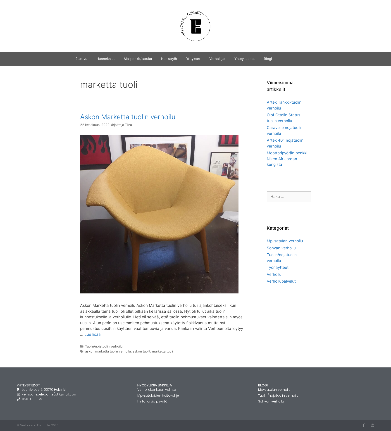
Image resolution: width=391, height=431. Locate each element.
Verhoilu (274, 274)
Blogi (268, 59)
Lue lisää (92, 334)
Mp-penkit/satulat (138, 59)
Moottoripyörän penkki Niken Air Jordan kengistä (287, 159)
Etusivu (81, 59)
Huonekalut (105, 59)
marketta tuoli (162, 351)
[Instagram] (372, 425)
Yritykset (193, 59)
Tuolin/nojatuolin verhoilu (103, 346)
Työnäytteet (277, 267)
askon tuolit (141, 351)
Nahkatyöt (169, 59)
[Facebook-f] (363, 425)
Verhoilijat (217, 59)
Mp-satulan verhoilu (285, 241)
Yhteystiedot (244, 59)
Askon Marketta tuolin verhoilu (127, 117)
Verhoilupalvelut (281, 281)
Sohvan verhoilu (281, 248)
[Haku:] (289, 196)
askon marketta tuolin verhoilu (108, 351)
